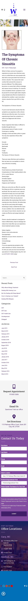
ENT (3, 68)
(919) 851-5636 (9, 254)
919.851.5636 (14, 394)
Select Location (6, 473)
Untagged (4, 319)
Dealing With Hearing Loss (8, 290)
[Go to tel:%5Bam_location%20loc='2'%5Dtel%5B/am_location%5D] (13, 567)
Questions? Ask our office (14, 409)
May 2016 (4, 368)
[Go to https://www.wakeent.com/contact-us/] (14, 543)
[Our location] (27, 586)
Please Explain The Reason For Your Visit (13, 486)
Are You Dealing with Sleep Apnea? (11, 293)
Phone (3, 459)
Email (3, 466)
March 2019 (4, 331)
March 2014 (4, 374)
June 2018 (4, 351)
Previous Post (14, 262)
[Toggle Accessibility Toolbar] (3, 594)
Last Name (4, 452)
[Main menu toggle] (24, 10)
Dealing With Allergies (7, 299)
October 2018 (5, 339)
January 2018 (5, 357)
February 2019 (5, 334)
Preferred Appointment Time (10, 480)
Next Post (14, 267)
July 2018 (4, 348)
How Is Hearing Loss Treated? (9, 296)
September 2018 (6, 342)
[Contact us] (25, 586)
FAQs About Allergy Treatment (9, 287)
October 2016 (5, 362)
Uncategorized (5, 316)
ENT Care (4, 310)
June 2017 (4, 359)
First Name (5, 445)
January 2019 (5, 337)
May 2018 (4, 354)
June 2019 (4, 328)
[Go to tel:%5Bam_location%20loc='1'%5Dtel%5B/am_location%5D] (14, 549)
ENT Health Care (6, 313)
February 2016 (5, 371)
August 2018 (4, 345)
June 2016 (4, 365)
